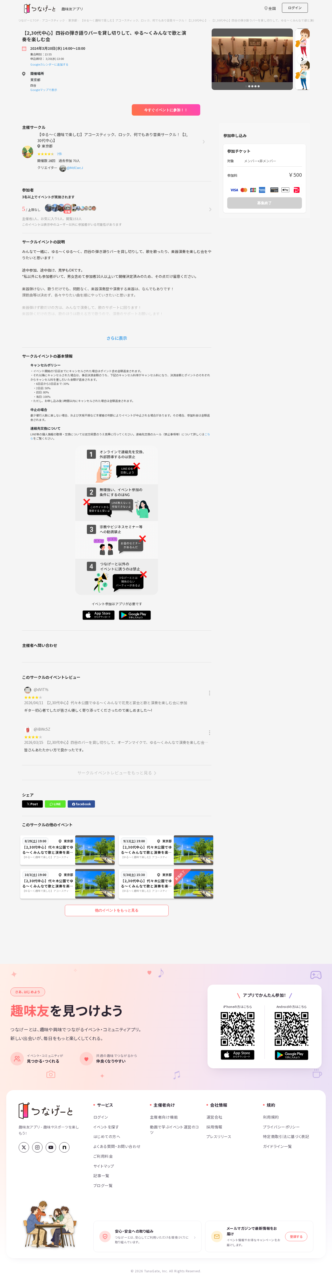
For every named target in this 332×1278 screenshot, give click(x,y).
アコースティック (53, 20)
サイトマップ (103, 1166)
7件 (60, 153)
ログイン (295, 7)
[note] (64, 1147)
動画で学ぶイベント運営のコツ (174, 1129)
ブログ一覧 (103, 1185)
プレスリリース (218, 1136)
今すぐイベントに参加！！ (166, 110)
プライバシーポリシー (281, 1126)
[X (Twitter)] (24, 1147)
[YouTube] (51, 1147)
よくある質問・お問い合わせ (117, 1146)
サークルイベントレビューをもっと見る (114, 772)
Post (34, 804)
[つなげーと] (45, 1111)
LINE (57, 804)
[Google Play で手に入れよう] (291, 1055)
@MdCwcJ (75, 167)
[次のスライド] (302, 59)
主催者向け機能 (164, 1117)
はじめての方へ (106, 1136)
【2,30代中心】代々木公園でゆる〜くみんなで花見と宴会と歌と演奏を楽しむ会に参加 (117, 702)
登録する (296, 1236)
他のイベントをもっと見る (117, 910)
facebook (83, 804)
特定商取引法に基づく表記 (286, 1136)
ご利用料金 (103, 1156)
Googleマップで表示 (43, 90)
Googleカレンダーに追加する (49, 64)
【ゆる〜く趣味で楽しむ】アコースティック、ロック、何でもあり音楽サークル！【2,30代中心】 (144, 20)
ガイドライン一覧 (277, 1146)
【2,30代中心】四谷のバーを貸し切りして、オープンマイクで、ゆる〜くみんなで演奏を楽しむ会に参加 (131, 742)
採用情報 (214, 1126)
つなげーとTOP (28, 20)
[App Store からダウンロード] (237, 1055)
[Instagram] (37, 1147)
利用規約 (271, 1117)
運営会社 (214, 1117)
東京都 (72, 20)
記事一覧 (101, 1175)
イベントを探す (106, 1126)
